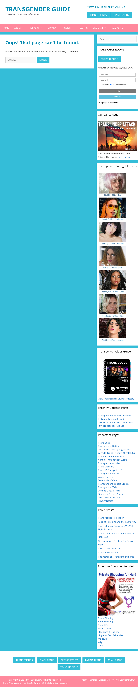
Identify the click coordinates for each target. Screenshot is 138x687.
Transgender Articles (109, 463)
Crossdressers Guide (109, 497)
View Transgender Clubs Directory (116, 398)
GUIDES (68, 27)
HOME (6, 27)
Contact (93, 679)
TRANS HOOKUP (69, 667)
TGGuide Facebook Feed (111, 418)
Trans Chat (104, 442)
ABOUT (17, 27)
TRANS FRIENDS (98, 14)
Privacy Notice (105, 500)
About (84, 679)
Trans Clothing (106, 618)
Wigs (100, 642)
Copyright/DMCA (127, 679)
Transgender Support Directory (114, 415)
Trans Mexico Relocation (111, 517)
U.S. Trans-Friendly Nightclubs (114, 449)
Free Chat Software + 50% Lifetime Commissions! (45, 682)
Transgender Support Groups (114, 483)
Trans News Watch (108, 552)
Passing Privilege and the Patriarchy (117, 521)
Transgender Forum (108, 473)
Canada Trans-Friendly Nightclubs (116, 452)
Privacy (114, 679)
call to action (124, 157)
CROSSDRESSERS (69, 660)
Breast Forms (105, 625)
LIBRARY (52, 27)
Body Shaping (105, 621)
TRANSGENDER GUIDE (37, 9)
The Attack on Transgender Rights (116, 556)
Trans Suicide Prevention (111, 456)
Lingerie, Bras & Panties (110, 635)
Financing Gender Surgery (112, 494)
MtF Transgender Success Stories (115, 422)
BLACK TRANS (46, 660)
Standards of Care (107, 480)
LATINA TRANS (93, 660)
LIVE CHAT (98, 27)
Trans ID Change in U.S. (110, 470)
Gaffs (101, 645)
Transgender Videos (108, 487)
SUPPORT (34, 27)
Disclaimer (103, 679)
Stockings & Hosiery (108, 631)
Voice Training (105, 476)
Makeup (102, 638)
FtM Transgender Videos (111, 425)
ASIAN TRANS (115, 660)
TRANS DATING (121, 14)
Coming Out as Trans (109, 490)
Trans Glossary (106, 466)
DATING (84, 27)
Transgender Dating (108, 446)
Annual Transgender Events (112, 459)
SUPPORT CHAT (109, 59)
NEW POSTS (117, 27)
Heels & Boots (105, 628)
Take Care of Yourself (109, 548)
